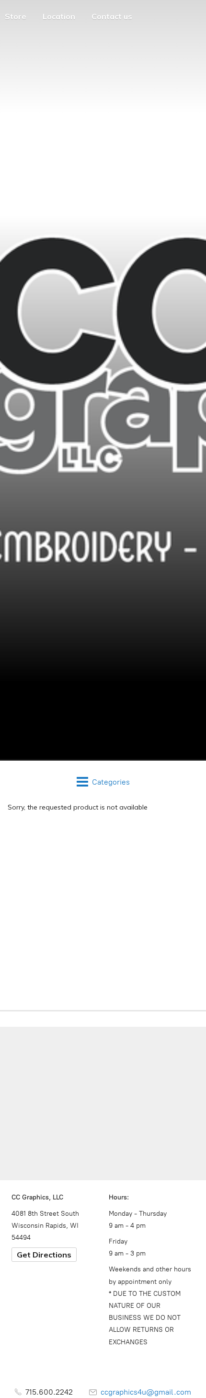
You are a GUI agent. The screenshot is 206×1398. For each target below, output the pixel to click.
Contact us (112, 16)
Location (59, 16)
